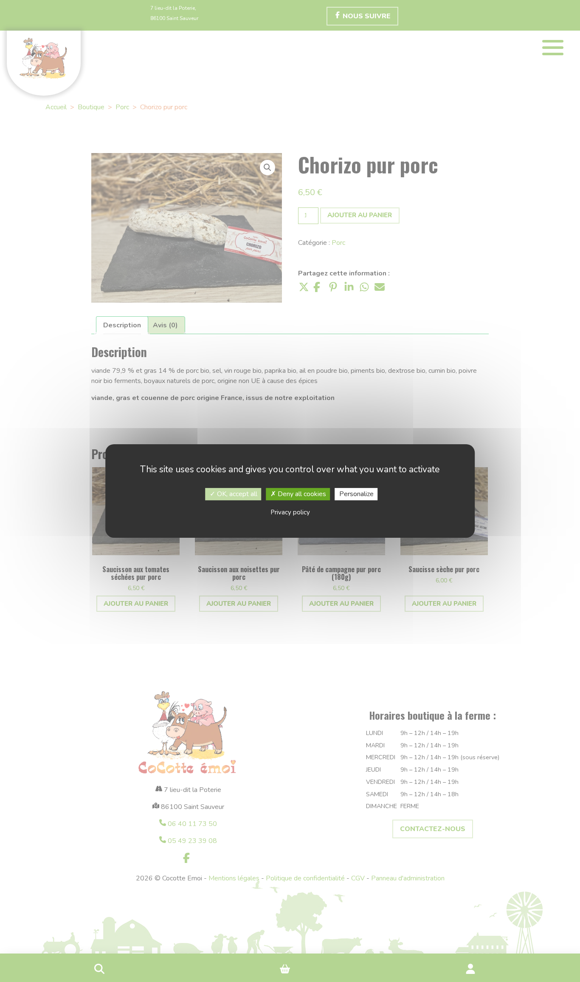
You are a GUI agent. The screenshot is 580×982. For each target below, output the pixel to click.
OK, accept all (236, 494)
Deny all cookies (301, 494)
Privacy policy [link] (290, 512)
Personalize (356, 494)
